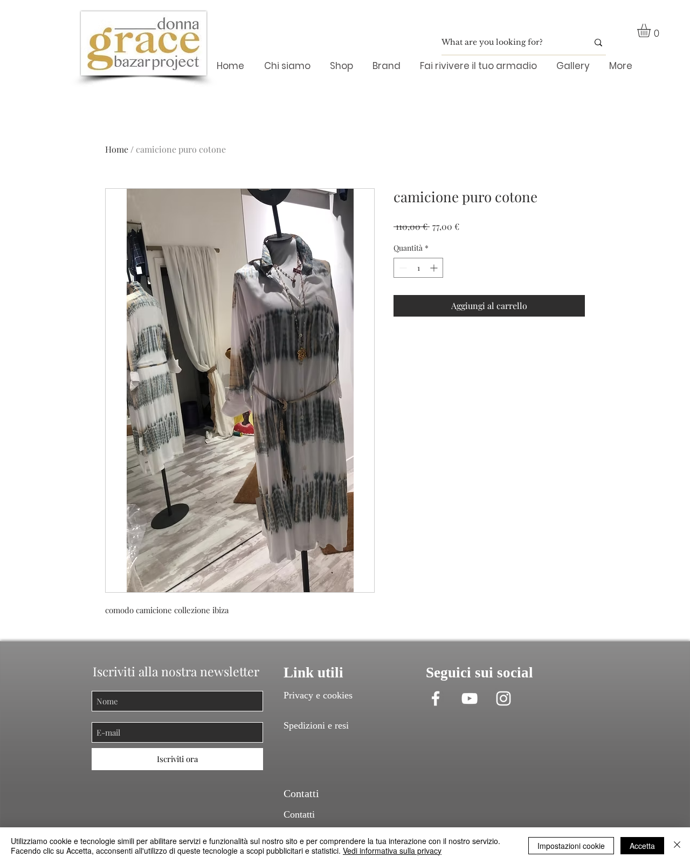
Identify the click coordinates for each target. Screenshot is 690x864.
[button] (651, 30)
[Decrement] (402, 267)
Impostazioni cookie (571, 845)
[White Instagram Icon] (503, 698)
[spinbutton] (418, 267)
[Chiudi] (677, 845)
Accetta (642, 845)
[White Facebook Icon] (435, 698)
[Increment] (434, 267)
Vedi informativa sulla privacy (392, 850)
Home (116, 149)
